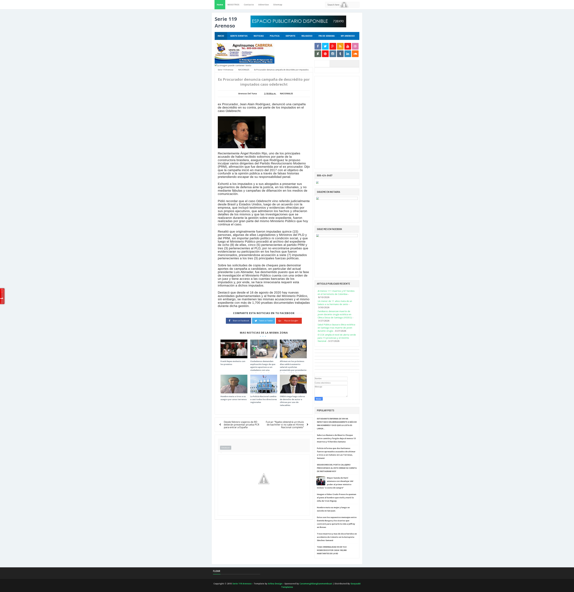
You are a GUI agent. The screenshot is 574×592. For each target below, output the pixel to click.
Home (220, 4)
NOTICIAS (259, 35)
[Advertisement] (337, 122)
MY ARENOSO (348, 35)
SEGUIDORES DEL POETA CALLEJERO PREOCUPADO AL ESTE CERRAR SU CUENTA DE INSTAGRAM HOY (337, 468)
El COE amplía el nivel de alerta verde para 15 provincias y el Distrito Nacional (337, 337)
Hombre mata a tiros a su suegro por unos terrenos (233, 398)
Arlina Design (275, 583)
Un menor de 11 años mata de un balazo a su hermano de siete (335, 303)
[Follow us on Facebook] (318, 46)
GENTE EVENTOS (239, 35)
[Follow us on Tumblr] (340, 53)
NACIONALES (286, 93)
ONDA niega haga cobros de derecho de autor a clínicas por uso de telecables (292, 401)
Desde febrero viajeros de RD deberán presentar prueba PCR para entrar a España (241, 424)
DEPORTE (290, 35)
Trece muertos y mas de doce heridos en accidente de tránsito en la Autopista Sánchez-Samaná (337, 537)
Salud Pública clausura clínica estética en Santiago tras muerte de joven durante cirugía (336, 327)
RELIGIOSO (306, 35)
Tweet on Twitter (266, 320)
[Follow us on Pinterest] (325, 53)
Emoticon (226, 447)
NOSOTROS (233, 4)
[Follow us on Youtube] (347, 46)
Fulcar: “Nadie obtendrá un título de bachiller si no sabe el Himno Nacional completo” (285, 424)
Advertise (263, 4)
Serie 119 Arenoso (226, 22)
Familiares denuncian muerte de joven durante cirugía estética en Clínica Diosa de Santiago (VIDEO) (335, 314)
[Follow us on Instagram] (332, 53)
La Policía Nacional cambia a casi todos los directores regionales (263, 399)
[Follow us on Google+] (332, 46)
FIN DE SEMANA (327, 35)
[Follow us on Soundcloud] (355, 53)
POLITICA (275, 35)
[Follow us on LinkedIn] (347, 53)
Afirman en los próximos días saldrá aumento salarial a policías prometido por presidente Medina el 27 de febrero (293, 367)
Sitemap (277, 4)
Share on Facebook (241, 320)
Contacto (249, 4)
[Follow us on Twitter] (325, 46)
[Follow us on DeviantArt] (318, 53)
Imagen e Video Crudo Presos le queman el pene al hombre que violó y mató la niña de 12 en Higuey (336, 497)
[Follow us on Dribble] (355, 46)
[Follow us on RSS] (340, 46)
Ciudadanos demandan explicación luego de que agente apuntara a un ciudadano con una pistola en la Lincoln (262, 367)
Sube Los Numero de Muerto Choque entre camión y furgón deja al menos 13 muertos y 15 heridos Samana (336, 438)
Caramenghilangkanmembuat (316, 583)
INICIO (221, 35)
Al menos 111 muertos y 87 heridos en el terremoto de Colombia (336, 292)
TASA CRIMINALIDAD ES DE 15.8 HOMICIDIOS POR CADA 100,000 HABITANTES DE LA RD (331, 550)
